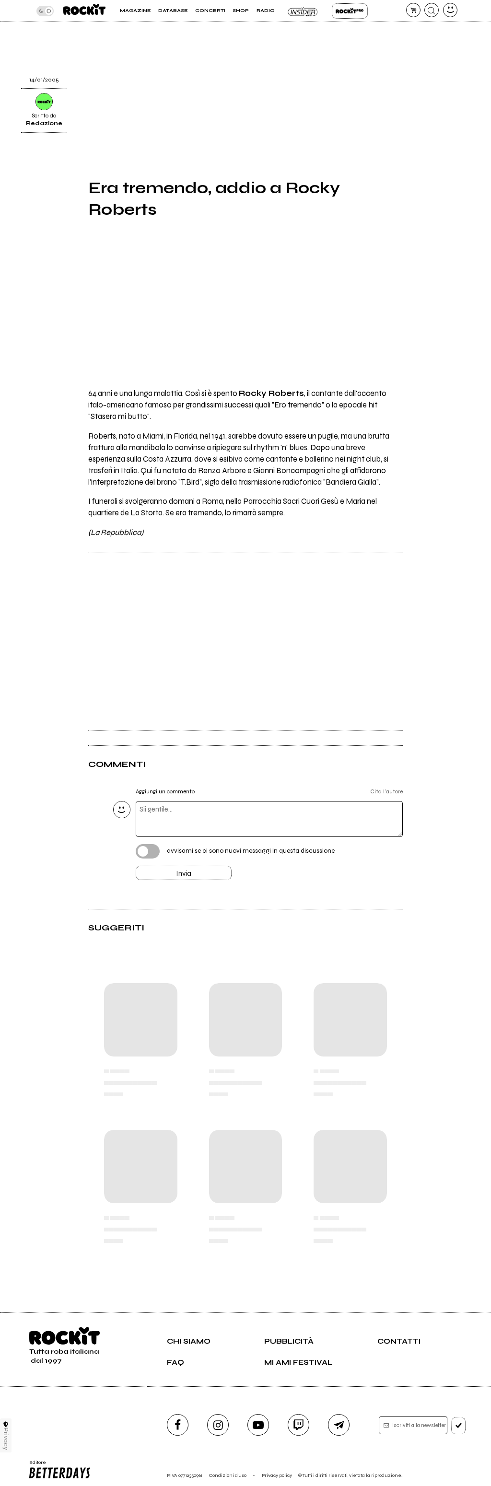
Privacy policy (277, 1475)
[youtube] (258, 1425)
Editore (35, 1465)
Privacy (6, 1439)
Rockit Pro (350, 11)
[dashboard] (450, 10)
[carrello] (413, 10)
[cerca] (431, 10)
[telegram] (339, 1425)
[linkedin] (421, 29)
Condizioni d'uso (227, 1475)
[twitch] (298, 1425)
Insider (303, 11)
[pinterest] (421, 54)
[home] (84, 11)
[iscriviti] (458, 1425)
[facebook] (177, 1425)
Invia (183, 873)
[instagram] (218, 1425)
